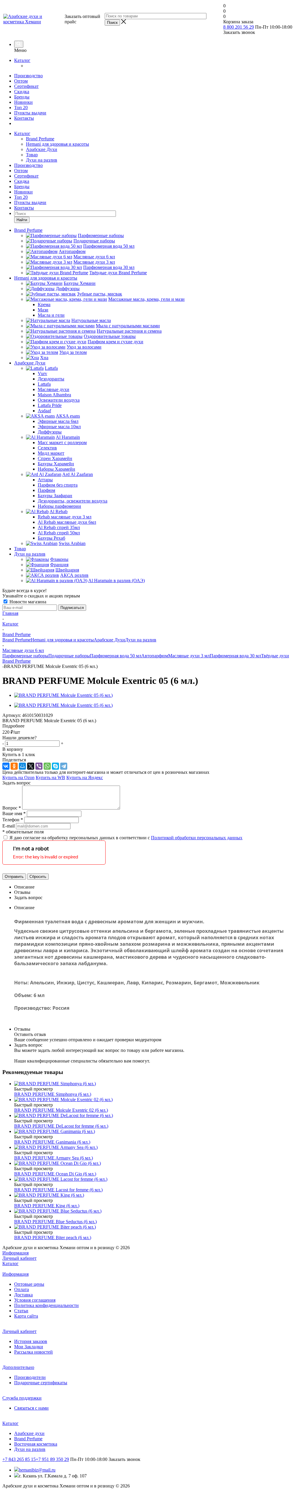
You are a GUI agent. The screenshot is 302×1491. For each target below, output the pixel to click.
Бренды (21, 96)
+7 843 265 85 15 (19, 1459)
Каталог (22, 60)
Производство (28, 75)
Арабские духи (29, 1433)
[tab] (151, 726)
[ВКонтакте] (5, 766)
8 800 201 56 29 (238, 26)
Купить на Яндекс (84, 777)
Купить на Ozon (18, 777)
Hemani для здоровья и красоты (57, 144)
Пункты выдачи (30, 112)
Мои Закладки (28, 1346)
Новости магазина (27, 601)
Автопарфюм (154, 655)
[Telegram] (63, 766)
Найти (22, 220)
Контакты (24, 118)
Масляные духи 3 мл (189, 655)
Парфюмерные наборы (25, 655)
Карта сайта (26, 1315)
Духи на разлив (41, 159)
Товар (32, 154)
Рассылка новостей (33, 1351)
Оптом (21, 80)
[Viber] (38, 766)
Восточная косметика (35, 1443)
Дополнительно (18, 1367)
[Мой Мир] (22, 766)
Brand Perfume (40, 138)
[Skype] (55, 766)
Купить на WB (50, 777)
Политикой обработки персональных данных (196, 837)
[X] (30, 766)
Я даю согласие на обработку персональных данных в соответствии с (125, 837)
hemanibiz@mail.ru (37, 1469)
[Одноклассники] (14, 766)
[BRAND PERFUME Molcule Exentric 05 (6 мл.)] (63, 695)
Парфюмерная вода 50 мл (115, 655)
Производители (30, 1377)
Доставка (23, 1294)
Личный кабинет (19, 1258)
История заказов (30, 1341)
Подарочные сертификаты (40, 1382)
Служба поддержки (22, 1397)
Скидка (21, 91)
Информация (15, 1252)
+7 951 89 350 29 (52, 1459)
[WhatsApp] (47, 766)
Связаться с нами (31, 1407)
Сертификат (26, 86)
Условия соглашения (34, 1300)
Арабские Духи (41, 149)
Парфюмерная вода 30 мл (235, 655)
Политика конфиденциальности (46, 1305)
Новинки (23, 102)
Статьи (21, 1310)
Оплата (21, 1289)
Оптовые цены (29, 1284)
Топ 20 (21, 107)
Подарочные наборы (69, 655)
